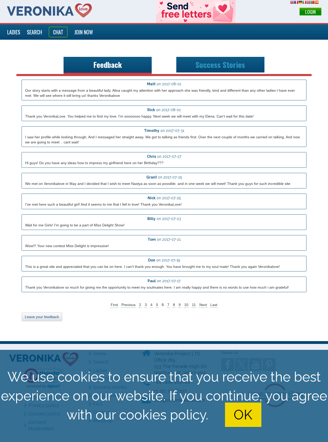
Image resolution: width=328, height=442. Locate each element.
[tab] (108, 65)
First (114, 305)
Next (203, 305)
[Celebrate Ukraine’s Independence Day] (195, 11)
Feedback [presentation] (107, 64)
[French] (296, 3)
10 (186, 305)
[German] (300, 3)
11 (194, 305)
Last (213, 305)
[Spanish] (317, 3)
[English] (292, 3)
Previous (128, 305)
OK (243, 415)
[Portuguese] (313, 3)
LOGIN (310, 11)
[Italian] (304, 3)
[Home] (49, 10)
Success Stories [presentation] (220, 64)
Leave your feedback (42, 317)
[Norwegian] (308, 3)
